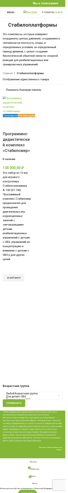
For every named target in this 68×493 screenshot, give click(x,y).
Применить (14, 403)
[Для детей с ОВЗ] (31, 396)
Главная (8, 73)
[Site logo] (30, 12)
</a (59, 450)
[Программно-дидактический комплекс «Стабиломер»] (17, 104)
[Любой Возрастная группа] (31, 393)
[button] (13, 278)
